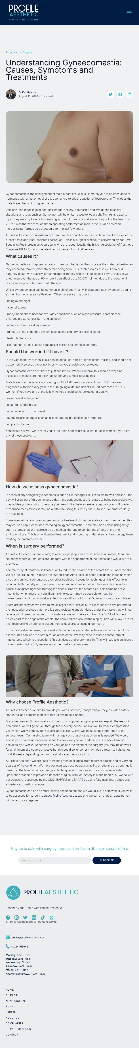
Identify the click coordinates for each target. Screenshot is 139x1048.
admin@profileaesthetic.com (28, 937)
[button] (129, 12)
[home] (23, 12)
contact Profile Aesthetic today (62, 795)
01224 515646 (19, 946)
